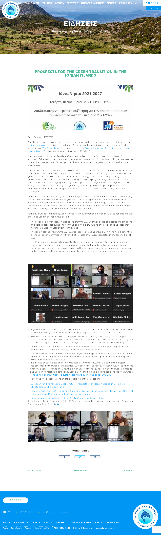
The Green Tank (50, 148)
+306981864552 (26, 512)
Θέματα (59, 3)
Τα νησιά (47, 3)
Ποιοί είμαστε (32, 3)
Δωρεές (152, 3)
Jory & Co (111, 528)
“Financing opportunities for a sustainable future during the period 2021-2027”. (71, 375)
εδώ (57, 404)
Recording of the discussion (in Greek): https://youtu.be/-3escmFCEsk (67, 398)
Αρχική (18, 3)
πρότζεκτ (72, 3)
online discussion (37, 145)
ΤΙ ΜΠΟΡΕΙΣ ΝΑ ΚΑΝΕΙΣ (92, 3)
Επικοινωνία (126, 3)
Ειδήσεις (111, 3)
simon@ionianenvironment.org (54, 512)
